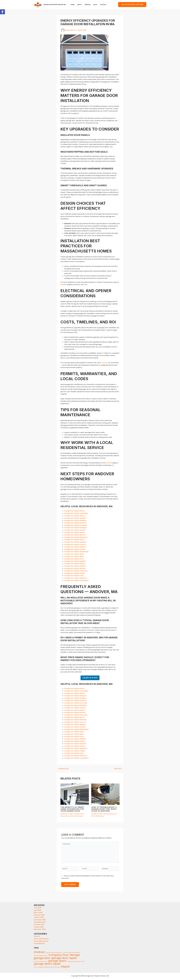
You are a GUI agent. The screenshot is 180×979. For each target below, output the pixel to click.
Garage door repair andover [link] (40, 961)
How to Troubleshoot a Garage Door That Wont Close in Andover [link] (104, 809)
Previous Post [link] (63, 768)
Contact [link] (103, 4)
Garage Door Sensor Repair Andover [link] (76, 961)
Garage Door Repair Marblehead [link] (76, 552)
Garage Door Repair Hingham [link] (75, 547)
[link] (2, 11)
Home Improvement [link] (110, 814)
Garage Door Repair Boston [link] (74, 511)
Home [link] (72, 4)
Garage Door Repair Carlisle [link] (74, 573)
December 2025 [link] (40, 920)
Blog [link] (95, 4)
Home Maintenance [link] (76, 816)
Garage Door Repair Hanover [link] (75, 568)
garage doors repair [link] (47, 964)
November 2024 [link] (40, 929)
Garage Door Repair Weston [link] (74, 532)
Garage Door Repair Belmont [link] (75, 535)
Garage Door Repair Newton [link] (74, 516)
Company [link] (55, 955)
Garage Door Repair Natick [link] (74, 554)
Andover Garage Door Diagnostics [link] (54, 952)
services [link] (109, 463)
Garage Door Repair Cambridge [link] (76, 513)
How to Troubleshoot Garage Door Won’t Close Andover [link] (47, 967)
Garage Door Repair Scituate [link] (75, 549)
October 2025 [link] (39, 924)
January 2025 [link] (39, 927)
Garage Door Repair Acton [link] (74, 559)
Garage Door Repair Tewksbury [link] (75, 571)
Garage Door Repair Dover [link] (74, 576)
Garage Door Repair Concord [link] (75, 544)
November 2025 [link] (40, 922)
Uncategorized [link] (39, 943)
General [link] (76, 814)
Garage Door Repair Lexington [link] (75, 518)
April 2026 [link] (37, 910)
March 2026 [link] (38, 912)
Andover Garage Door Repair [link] (41, 955)
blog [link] (62, 284)
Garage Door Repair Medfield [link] (75, 561)
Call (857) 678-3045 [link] (90, 678)
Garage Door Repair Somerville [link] (75, 525)
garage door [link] (42, 958)
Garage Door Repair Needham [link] (75, 542)
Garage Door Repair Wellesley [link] (75, 520)
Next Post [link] (118, 768)
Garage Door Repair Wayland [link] (75, 566)
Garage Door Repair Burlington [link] (75, 528)
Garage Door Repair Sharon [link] (74, 540)
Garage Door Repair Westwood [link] (75, 537)
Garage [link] (75, 955)
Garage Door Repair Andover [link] (75, 530)
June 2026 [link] (37, 908)
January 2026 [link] (39, 917)
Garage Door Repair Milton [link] (74, 556)
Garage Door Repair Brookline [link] (75, 523)
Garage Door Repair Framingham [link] (76, 580)
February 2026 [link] (39, 915)
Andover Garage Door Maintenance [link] (71, 952)
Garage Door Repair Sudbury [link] (74, 564)
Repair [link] (65, 966)
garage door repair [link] (64, 958)
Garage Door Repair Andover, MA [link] (54, 4)
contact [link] (105, 363)
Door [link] (66, 955)
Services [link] (87, 4)
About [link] (79, 4)
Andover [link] (39, 952)
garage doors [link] (57, 961)
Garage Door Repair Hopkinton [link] (75, 578)
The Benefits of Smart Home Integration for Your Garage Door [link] (72, 809)
